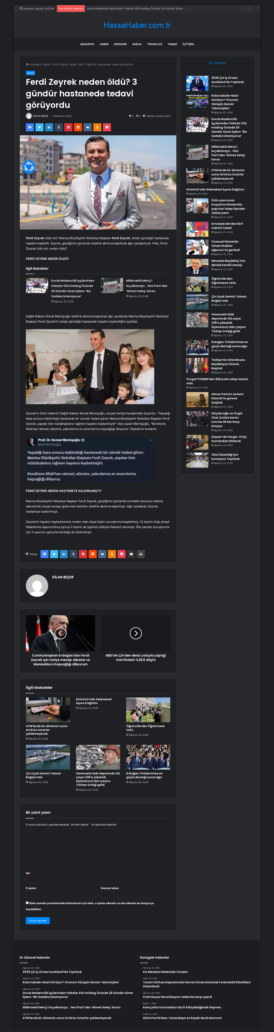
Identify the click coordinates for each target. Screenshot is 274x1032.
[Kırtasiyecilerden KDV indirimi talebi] (197, 229)
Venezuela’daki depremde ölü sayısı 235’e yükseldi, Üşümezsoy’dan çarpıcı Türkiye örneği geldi (98, 779)
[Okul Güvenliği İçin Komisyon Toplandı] (197, 460)
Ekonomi (120, 44)
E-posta (32, 888)
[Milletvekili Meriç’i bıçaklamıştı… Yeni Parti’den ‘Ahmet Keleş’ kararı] (112, 285)
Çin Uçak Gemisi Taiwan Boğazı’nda (43, 775)
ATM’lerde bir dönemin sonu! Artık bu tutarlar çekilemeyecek (47, 730)
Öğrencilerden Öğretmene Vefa (145, 728)
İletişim (188, 44)
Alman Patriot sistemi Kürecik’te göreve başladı (227, 398)
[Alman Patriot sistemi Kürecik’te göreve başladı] (197, 399)
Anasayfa (87, 44)
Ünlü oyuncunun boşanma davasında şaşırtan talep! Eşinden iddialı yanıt (228, 206)
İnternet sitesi (110, 888)
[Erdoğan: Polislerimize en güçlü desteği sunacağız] (148, 757)
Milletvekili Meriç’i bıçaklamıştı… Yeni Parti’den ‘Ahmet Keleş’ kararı (146, 286)
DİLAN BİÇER (40, 115)
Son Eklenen (217, 63)
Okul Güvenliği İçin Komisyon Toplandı (225, 457)
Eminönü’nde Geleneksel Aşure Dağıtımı (94, 701)
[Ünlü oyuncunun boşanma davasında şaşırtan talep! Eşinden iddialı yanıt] (197, 205)
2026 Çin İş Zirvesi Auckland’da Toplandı (227, 80)
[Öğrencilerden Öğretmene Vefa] (148, 709)
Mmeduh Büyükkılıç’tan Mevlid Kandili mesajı (228, 263)
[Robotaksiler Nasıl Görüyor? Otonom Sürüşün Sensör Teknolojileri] (197, 101)
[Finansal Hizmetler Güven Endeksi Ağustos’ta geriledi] (197, 247)
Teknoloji (154, 44)
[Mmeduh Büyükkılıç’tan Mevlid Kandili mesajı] (197, 266)
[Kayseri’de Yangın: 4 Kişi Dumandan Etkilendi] (197, 442)
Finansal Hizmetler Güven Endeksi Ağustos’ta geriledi (225, 246)
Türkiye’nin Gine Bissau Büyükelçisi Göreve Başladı (228, 364)
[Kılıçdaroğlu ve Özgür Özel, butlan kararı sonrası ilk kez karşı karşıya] (197, 418)
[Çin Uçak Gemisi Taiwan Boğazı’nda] (48, 757)
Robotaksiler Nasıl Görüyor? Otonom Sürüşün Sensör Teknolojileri (224, 102)
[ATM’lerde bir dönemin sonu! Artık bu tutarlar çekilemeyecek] (48, 709)
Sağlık (137, 44)
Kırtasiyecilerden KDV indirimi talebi (227, 226)
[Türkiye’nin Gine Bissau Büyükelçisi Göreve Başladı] (197, 365)
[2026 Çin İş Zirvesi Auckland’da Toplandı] (197, 83)
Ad (28, 873)
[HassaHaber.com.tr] (137, 25)
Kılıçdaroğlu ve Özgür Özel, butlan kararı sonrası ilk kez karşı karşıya (227, 419)
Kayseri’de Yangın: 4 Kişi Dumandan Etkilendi (229, 439)
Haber (104, 44)
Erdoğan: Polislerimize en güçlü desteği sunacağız (144, 775)
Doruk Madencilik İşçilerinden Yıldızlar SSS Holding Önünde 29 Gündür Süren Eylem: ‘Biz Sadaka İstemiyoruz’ (154, 8)
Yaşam (172, 44)
